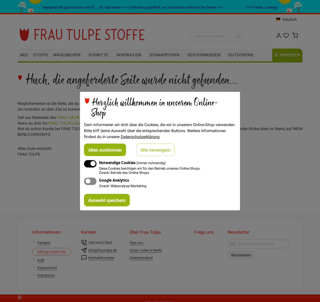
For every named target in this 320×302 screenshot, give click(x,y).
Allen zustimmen (105, 150)
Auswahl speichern (107, 200)
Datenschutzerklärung (140, 136)
